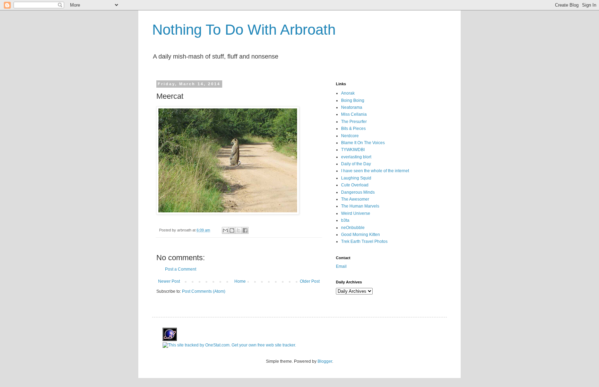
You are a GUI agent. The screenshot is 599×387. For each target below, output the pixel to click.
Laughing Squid (356, 178)
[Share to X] (238, 230)
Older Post (310, 281)
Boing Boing (352, 100)
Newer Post (169, 281)
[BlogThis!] (231, 230)
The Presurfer (354, 121)
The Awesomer (355, 199)
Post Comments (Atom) (203, 291)
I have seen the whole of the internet (375, 170)
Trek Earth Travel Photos (364, 241)
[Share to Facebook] (245, 230)
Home (240, 281)
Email (341, 266)
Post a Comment (180, 269)
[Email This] (225, 230)
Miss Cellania (354, 114)
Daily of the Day (356, 163)
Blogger (325, 361)
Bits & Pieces (353, 128)
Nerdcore (350, 135)
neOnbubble (353, 227)
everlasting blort (356, 157)
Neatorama (351, 107)
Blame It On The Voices (363, 142)
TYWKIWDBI (353, 149)
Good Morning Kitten (360, 234)
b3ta (345, 220)
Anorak (348, 93)
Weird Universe (355, 213)
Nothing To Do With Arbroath (244, 29)
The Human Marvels (360, 206)
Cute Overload (354, 185)
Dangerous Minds (358, 192)
